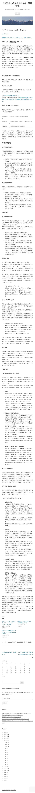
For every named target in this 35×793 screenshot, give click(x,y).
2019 (5, 770)
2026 (5, 732)
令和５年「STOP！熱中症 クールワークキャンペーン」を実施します (9, 623)
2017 (5, 774)
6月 (5, 754)
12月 (6, 742)
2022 (5, 740)
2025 (5, 734)
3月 (5, 760)
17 (2, 671)
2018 (5, 772)
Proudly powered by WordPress (9, 790)
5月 (5, 756)
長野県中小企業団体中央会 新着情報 (17, 4)
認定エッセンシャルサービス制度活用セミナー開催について (16, 713)
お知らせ (10, 642)
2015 (5, 778)
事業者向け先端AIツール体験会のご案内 (11, 717)
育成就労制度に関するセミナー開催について (12, 715)
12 (11, 669)
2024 (5, 736)
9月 (5, 748)
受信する (5, 703)
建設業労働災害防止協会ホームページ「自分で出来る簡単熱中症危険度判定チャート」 (17, 99)
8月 (5, 750)
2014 (5, 780)
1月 (5, 764)
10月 (6, 746)
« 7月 (3, 676)
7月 (5, 752)
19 (11, 671)
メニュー (17, 13)
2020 (5, 768)
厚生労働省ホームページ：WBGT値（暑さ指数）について (17, 37)
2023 (5, 738)
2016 (5, 776)
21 (20, 671)
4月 (5, 758)
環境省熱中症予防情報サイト (11, 95)
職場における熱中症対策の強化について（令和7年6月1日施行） (9, 632)
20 (15, 671)
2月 (5, 762)
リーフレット (5, 33)
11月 (6, 744)
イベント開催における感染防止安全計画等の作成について (25, 655)
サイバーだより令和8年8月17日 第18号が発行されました (15, 719)
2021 (5, 766)
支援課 (29, 642)
